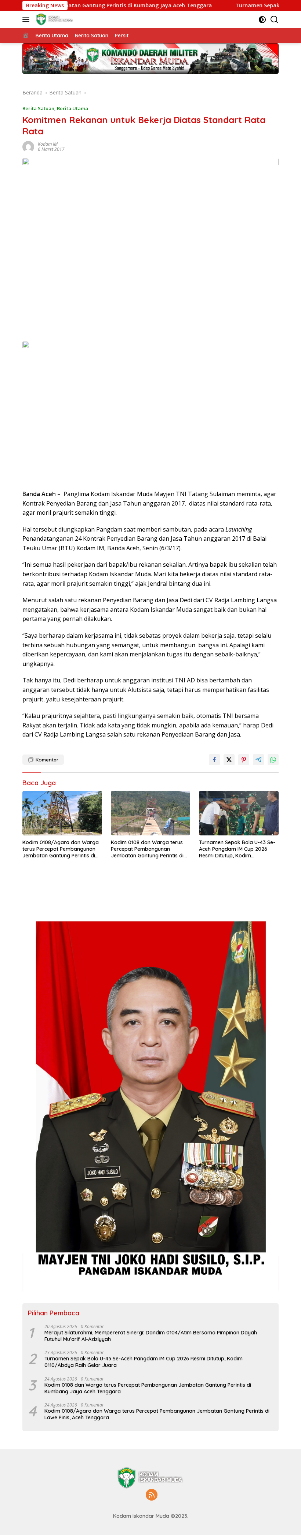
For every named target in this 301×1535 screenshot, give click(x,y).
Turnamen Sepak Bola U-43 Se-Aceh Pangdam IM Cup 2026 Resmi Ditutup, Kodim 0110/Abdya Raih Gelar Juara (237, 849)
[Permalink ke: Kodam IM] (28, 145)
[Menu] (27, 19)
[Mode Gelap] (262, 20)
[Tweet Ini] (229, 759)
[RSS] (151, 1495)
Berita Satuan (38, 108)
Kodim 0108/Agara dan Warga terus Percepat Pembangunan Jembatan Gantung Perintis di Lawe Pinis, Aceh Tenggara (60, 849)
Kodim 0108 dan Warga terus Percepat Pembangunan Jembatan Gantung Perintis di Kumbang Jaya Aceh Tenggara (149, 849)
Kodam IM (48, 144)
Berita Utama (72, 108)
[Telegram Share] (258, 759)
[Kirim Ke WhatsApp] (273, 759)
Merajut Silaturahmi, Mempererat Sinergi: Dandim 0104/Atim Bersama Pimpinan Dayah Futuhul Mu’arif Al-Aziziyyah (150, 1335)
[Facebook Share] (214, 759)
